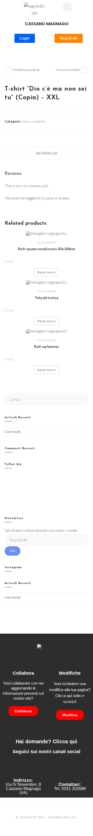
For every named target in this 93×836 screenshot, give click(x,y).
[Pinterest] (6, 503)
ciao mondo (13, 431)
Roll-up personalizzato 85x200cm (46, 249)
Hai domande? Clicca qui (46, 741)
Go (12, 551)
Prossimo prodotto (68, 70)
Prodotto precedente (26, 70)
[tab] (46, 153)
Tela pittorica (46, 297)
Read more (46, 272)
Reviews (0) (46, 153)
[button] (59, 7)
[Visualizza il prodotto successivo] (84, 70)
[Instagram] (6, 490)
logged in (33, 198)
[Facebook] (6, 483)
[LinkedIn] (6, 496)
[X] (6, 477)
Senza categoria (33, 121)
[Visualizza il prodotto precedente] (8, 70)
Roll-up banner (46, 346)
